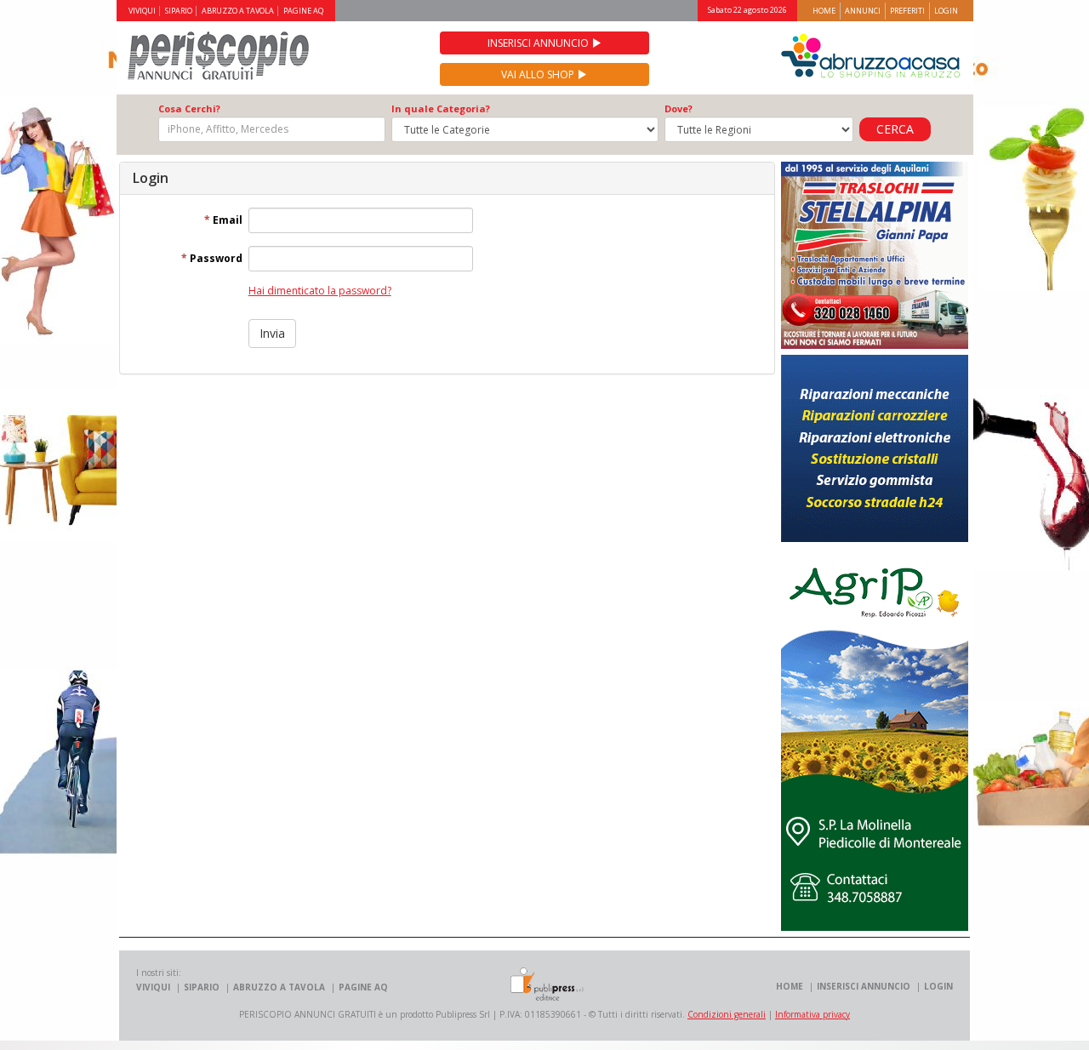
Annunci (863, 10)
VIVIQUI (142, 11)
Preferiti (907, 10)
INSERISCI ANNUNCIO (863, 986)
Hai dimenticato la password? (319, 290)
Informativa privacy (812, 1014)
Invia (272, 333)
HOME (789, 986)
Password (211, 258)
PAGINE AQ (303, 11)
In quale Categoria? (440, 109)
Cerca (895, 129)
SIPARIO (178, 11)
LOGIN (938, 986)
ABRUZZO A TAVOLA (238, 11)
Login (946, 10)
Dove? (678, 109)
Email (223, 220)
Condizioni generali (726, 1014)
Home (823, 10)
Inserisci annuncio (539, 43)
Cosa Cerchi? (189, 109)
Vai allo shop (539, 74)
